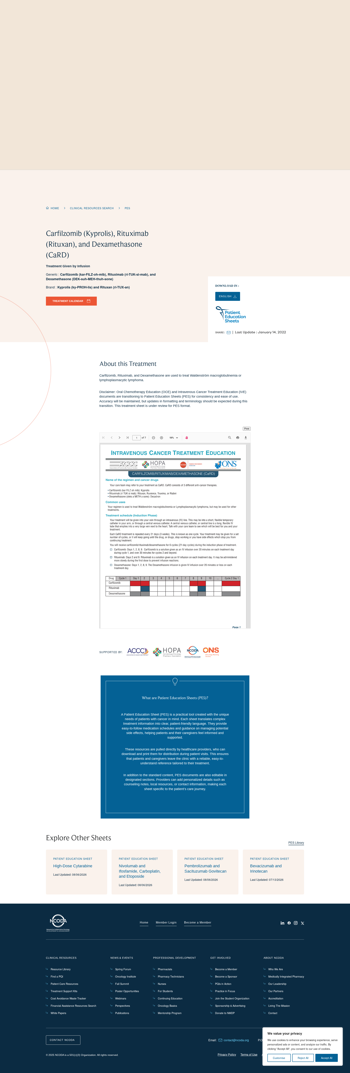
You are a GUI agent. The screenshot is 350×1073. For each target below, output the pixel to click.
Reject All (303, 1058)
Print (246, 428)
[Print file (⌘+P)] (237, 437)
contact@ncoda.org (236, 1040)
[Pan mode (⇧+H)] (186, 437)
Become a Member (197, 922)
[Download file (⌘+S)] (245, 437)
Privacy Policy (227, 1054)
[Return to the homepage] (58, 923)
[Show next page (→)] (119, 437)
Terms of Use (248, 1054)
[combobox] (170, 438)
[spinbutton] (137, 438)
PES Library (296, 842)
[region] (302, 1046)
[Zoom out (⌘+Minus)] (153, 437)
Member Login (166, 922)
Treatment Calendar (67, 301)
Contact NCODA (62, 1039)
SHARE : (220, 332)
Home (55, 208)
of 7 (144, 437)
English (225, 296)
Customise (279, 1058)
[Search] (229, 437)
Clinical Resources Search (92, 208)
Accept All (326, 1058)
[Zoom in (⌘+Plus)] (161, 437)
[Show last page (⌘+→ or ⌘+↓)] (127, 437)
